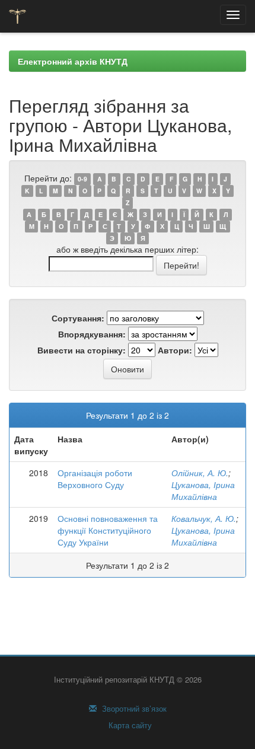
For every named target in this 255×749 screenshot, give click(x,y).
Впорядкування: (92, 334)
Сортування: (78, 318)
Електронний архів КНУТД (73, 61)
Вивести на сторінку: (81, 350)
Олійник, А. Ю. (199, 473)
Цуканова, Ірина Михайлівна (203, 490)
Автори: (175, 350)
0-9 (82, 178)
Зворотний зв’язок (133, 708)
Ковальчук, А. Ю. (203, 518)
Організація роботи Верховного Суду (95, 478)
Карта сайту (129, 725)
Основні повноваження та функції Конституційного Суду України (108, 530)
